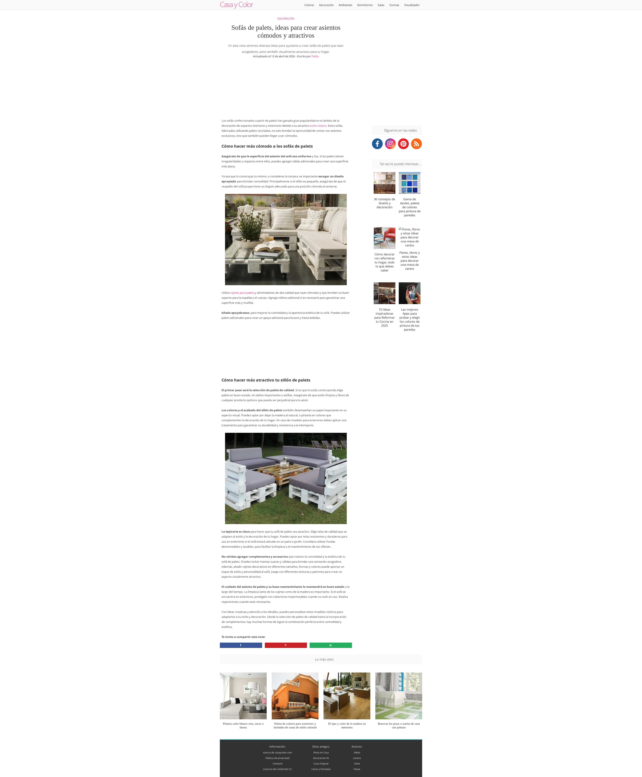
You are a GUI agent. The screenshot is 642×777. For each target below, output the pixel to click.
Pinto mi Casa (321, 752)
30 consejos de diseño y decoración (384, 203)
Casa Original (321, 763)
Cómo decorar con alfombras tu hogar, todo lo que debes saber (384, 262)
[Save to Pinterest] (286, 645)
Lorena (357, 758)
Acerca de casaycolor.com (277, 752)
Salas (381, 5)
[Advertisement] (286, 88)
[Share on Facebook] (241, 645)
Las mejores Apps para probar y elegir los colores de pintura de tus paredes (409, 319)
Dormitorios (365, 5)
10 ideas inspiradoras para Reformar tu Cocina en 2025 (384, 317)
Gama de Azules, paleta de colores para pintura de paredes (409, 207)
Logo (236, 5)
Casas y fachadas (321, 769)
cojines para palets (242, 293)
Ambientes (345, 5)
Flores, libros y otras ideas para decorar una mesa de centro (409, 261)
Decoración (326, 5)
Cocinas (394, 5)
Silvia (357, 763)
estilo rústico (318, 126)
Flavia (357, 769)
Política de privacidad (277, 758)
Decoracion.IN (321, 758)
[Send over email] (331, 645)
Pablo (315, 56)
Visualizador (412, 5)
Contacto (278, 763)
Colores (309, 5)
